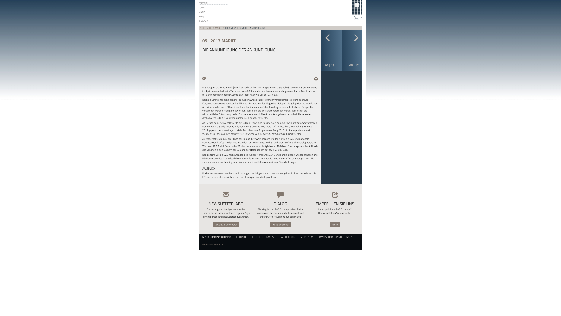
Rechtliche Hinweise (263, 237)
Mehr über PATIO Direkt (216, 237)
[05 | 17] (352, 40)
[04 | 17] (331, 40)
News (201, 16)
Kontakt (241, 237)
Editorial (203, 3)
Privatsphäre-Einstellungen (335, 237)
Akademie (203, 21)
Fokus (202, 7)
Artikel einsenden (280, 224)
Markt (202, 12)
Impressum (306, 237)
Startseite (206, 28)
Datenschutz (287, 237)
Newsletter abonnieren (225, 224)
